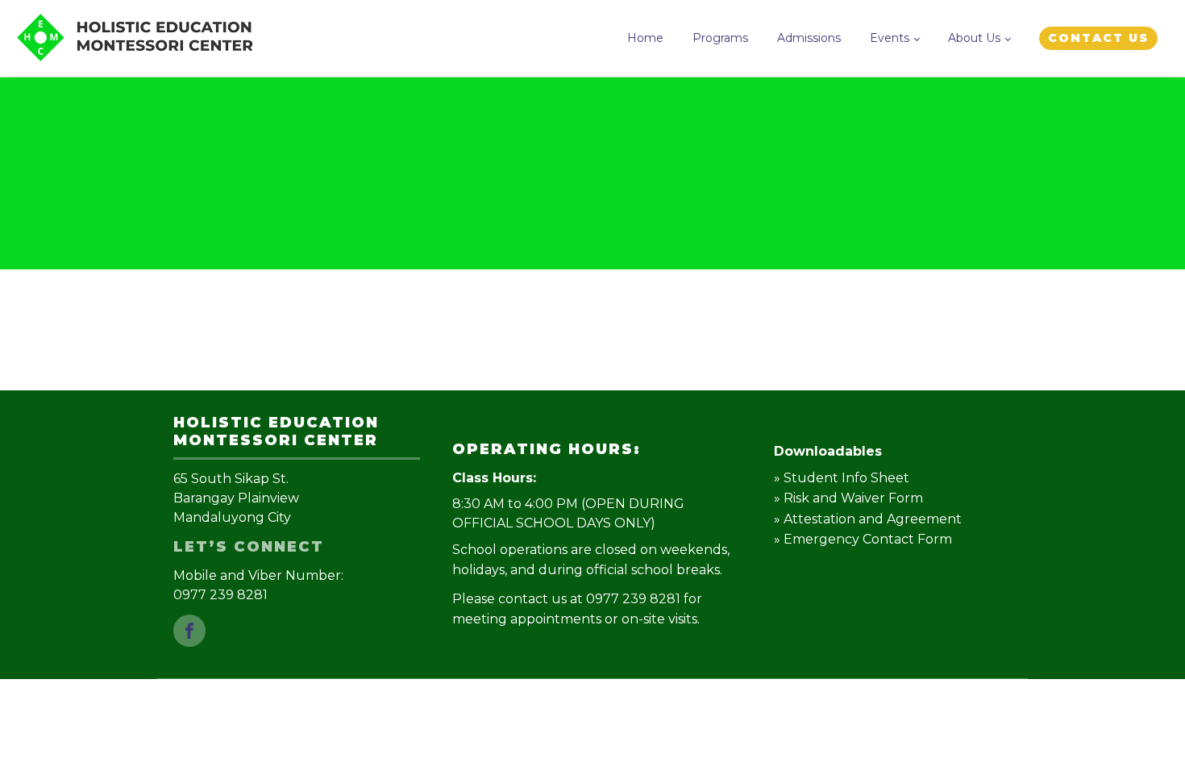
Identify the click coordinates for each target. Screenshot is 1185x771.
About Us (974, 38)
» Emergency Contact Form (863, 539)
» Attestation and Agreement (868, 519)
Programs (720, 38)
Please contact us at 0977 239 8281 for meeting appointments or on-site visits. (577, 609)
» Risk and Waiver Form (848, 498)
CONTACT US (1098, 38)
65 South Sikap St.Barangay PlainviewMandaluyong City (236, 498)
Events (889, 38)
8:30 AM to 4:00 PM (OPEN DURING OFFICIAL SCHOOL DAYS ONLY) (568, 513)
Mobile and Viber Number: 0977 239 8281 (260, 585)
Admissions (809, 38)
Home (645, 38)
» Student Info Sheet (841, 478)
